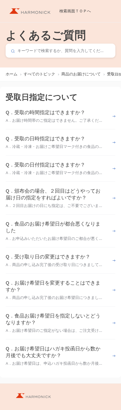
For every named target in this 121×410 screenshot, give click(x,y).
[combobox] (60, 51)
